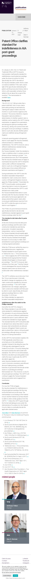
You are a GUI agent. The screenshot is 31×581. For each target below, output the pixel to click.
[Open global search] (6, 6)
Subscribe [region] (21, 17)
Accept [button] (15, 575)
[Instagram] (26, 563)
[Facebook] (26, 561)
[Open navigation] (3, 6)
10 (14, 284)
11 (7, 400)
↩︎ (9, 422)
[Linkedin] (25, 559)
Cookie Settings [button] (7, 575)
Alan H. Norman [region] (26, 36)
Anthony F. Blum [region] (26, 29)
